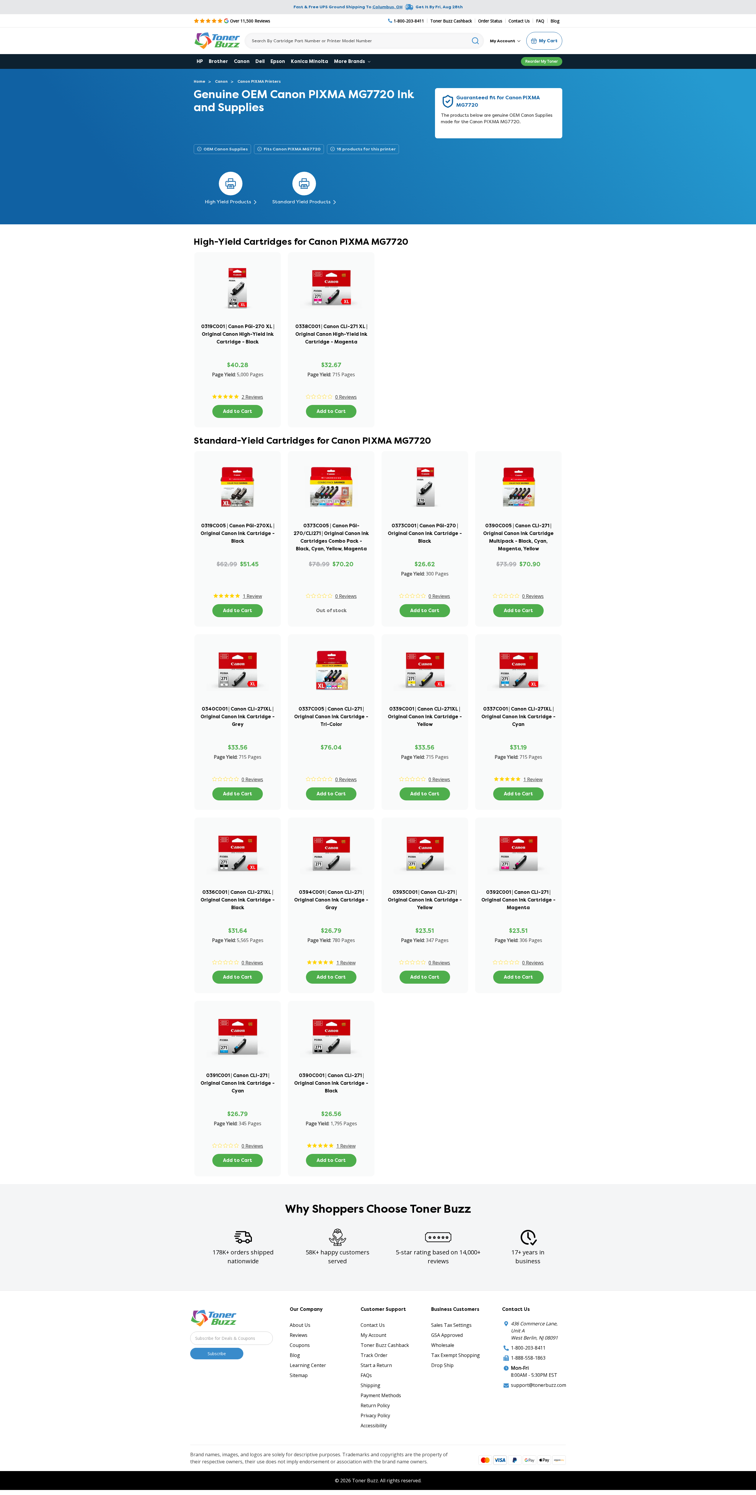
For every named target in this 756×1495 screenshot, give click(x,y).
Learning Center (308, 1365)
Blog (554, 21)
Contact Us (519, 21)
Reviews (298, 1335)
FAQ (540, 21)
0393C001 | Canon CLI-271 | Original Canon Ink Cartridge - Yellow (425, 900)
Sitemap (299, 1375)
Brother (218, 61)
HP (200, 61)
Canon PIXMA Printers (259, 81)
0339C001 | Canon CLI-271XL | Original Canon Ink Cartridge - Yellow (425, 716)
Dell (260, 61)
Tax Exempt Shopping (455, 1355)
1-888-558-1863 (528, 1358)
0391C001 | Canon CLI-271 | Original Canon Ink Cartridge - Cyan (238, 1083)
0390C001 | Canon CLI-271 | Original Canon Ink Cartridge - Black (331, 1083)
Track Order (374, 1355)
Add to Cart (237, 411)
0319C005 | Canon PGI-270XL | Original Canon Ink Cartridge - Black (238, 533)
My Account (503, 40)
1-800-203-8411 (528, 1348)
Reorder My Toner (541, 61)
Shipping (370, 1385)
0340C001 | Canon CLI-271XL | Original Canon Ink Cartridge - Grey (238, 716)
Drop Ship (442, 1365)
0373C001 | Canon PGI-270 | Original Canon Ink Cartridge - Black (425, 533)
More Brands (350, 61)
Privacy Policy (375, 1415)
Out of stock (331, 610)
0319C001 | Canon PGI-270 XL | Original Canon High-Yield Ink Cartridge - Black (237, 334)
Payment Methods (381, 1395)
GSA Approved (447, 1335)
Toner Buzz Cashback (451, 21)
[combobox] (364, 41)
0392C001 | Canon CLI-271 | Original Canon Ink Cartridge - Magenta (518, 900)
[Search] (475, 41)
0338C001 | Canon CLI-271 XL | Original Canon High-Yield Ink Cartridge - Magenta (331, 334)
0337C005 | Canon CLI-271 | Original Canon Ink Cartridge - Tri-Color (331, 716)
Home (199, 81)
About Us (300, 1325)
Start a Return (376, 1365)
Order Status (490, 21)
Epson (278, 61)
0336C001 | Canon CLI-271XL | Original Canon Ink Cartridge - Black (238, 900)
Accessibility (374, 1425)
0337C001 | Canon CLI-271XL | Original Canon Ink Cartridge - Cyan (518, 716)
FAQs (366, 1375)
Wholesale (442, 1345)
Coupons (300, 1345)
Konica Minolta (309, 61)
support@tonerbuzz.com (538, 1385)
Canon (242, 61)
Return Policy (375, 1405)
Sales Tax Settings (451, 1325)
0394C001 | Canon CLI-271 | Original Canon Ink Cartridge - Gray (331, 900)
